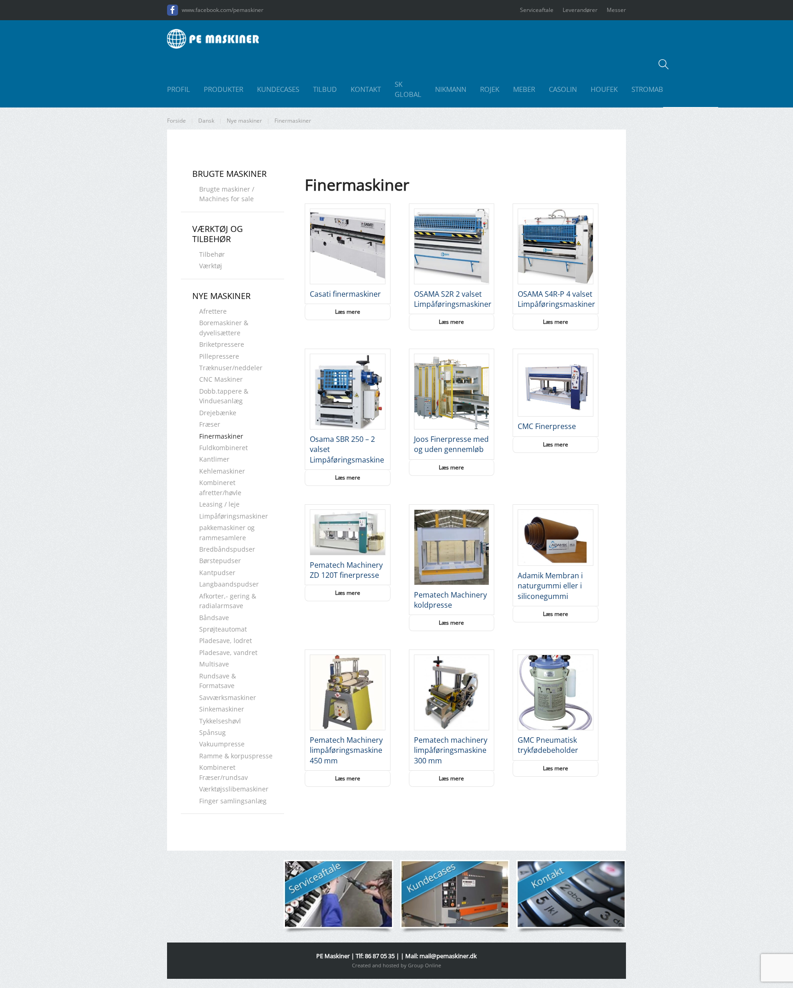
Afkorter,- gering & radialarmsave (227, 601)
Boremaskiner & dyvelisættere (223, 327)
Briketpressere (221, 344)
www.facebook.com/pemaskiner (222, 10)
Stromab (647, 89)
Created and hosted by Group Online (396, 965)
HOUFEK (604, 89)
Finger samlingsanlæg (233, 800)
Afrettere (213, 311)
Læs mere (347, 312)
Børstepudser (220, 560)
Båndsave (214, 617)
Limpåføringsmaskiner (233, 516)
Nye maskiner (221, 295)
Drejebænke (217, 412)
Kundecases (278, 89)
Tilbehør (212, 254)
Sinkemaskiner (221, 709)
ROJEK (489, 89)
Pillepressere (219, 356)
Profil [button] (178, 89)
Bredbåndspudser (227, 549)
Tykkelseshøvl (220, 721)
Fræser (209, 424)
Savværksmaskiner (227, 697)
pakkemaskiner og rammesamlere (227, 532)
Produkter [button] (223, 89)
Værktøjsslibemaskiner (233, 789)
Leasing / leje (219, 504)
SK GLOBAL (408, 89)
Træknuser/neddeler (230, 367)
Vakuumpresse (222, 744)
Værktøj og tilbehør (217, 233)
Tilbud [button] (325, 89)
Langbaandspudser (229, 584)
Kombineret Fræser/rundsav (223, 772)
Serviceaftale (536, 10)
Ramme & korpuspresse (236, 755)
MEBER (524, 89)
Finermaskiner (221, 436)
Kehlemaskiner (222, 471)
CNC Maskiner (221, 379)
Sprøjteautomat (223, 629)
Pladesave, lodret (225, 640)
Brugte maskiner (229, 173)
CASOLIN (563, 89)
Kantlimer (214, 459)
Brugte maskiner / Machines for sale (226, 194)
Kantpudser (217, 572)
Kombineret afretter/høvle (220, 487)
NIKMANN (450, 89)
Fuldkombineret (223, 447)
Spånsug (212, 732)
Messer (616, 10)
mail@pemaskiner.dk (448, 956)
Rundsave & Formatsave (217, 681)
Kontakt (366, 89)
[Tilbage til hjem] (213, 38)
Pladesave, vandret (228, 652)
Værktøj (210, 265)
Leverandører (580, 10)
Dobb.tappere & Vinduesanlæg (223, 396)
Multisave (214, 664)
